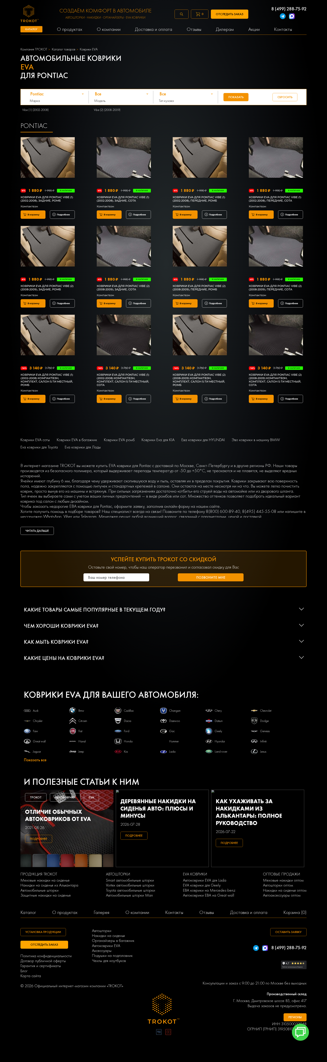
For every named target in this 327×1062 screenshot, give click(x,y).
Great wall (39, 741)
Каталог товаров (63, 49)
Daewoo (174, 721)
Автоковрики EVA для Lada (204, 880)
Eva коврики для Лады (83, 447)
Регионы (295, 1017)
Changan (175, 711)
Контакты (174, 912)
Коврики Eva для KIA (158, 439)
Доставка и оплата (248, 912)
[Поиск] (182, 14)
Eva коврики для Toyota (39, 447)
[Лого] (164, 1009)
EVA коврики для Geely (202, 885)
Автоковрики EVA (106, 945)
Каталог (28, 912)
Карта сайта (30, 975)
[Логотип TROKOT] (29, 14)
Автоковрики (65, 797)
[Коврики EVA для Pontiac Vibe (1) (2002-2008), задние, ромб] (48, 158)
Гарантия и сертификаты (40, 965)
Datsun (219, 721)
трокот (36, 797)
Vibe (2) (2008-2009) (107, 110)
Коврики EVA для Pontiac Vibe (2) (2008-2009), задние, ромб (47, 287)
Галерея (101, 912)
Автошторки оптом (278, 885)
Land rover (221, 752)
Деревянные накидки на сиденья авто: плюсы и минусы (158, 808)
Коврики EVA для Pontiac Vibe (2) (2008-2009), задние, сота (123, 287)
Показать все (35, 759)
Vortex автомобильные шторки (130, 885)
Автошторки (101, 930)
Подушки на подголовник (112, 955)
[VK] (159, 1032)
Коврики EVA (89, 49)
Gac (172, 731)
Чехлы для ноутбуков (109, 960)
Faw (35, 731)
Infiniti (263, 741)
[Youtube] (168, 1032)
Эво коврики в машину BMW (256, 439)
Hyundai (220, 741)
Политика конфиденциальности (46, 955)
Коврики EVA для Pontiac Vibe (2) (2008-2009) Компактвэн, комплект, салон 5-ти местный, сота (275, 380)
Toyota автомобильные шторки (130, 890)
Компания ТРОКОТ (33, 49)
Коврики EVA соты (35, 439)
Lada (172, 752)
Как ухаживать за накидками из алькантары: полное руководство (249, 812)
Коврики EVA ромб (119, 439)
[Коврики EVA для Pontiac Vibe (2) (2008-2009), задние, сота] (124, 247)
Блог (23, 970)
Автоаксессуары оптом (282, 895)
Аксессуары (102, 950)
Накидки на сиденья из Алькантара (49, 885)
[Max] (292, 16)
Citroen (82, 721)
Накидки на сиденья (108, 935)
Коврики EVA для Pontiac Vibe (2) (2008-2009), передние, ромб (199, 287)
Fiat (80, 731)
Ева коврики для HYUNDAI (203, 439)
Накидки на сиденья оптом (285, 890)
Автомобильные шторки (39, 890)
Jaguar (37, 752)
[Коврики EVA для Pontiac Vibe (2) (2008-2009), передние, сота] (276, 247)
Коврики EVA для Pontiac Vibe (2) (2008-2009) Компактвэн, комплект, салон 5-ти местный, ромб (199, 380)
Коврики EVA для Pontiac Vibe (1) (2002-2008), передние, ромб (199, 199)
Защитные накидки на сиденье (45, 895)
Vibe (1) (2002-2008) (35, 110)
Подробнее (63, 214)
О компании (137, 912)
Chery (218, 711)
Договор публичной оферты (43, 960)
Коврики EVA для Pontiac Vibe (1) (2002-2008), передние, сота (275, 199)
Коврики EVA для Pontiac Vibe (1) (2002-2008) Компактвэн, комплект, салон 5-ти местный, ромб (47, 380)
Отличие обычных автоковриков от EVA (58, 815)
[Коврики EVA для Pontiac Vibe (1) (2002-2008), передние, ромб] (200, 158)
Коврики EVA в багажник (77, 439)
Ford (126, 731)
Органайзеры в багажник (113, 940)
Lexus (263, 752)
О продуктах (64, 912)
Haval (82, 741)
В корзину (33, 214)
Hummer (174, 741)
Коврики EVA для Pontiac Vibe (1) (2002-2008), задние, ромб (47, 199)
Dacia (127, 721)
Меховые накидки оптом (283, 880)
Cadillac (129, 711)
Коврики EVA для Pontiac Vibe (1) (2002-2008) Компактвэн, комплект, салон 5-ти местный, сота (123, 380)
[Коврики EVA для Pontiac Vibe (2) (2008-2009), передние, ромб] (200, 247)
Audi (35, 711)
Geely (218, 731)
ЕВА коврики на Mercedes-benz (209, 890)
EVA (91, 797)
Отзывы (206, 912)
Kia (126, 752)
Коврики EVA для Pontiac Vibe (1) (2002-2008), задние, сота (123, 199)
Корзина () (295, 912)
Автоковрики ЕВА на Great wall (208, 895)
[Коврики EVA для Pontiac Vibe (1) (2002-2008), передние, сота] (276, 158)
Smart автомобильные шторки (130, 880)
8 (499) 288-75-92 (289, 9)
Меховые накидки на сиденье (45, 880)
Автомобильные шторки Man (129, 895)
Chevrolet (265, 711)
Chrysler (38, 721)
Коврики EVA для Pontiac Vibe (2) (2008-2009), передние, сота (275, 287)
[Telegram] (282, 16)
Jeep (81, 752)
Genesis (265, 731)
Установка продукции (43, 932)
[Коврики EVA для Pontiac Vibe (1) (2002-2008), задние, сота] (124, 158)
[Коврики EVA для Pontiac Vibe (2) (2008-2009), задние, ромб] (48, 247)
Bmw (81, 711)
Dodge (264, 721)
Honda (128, 741)
